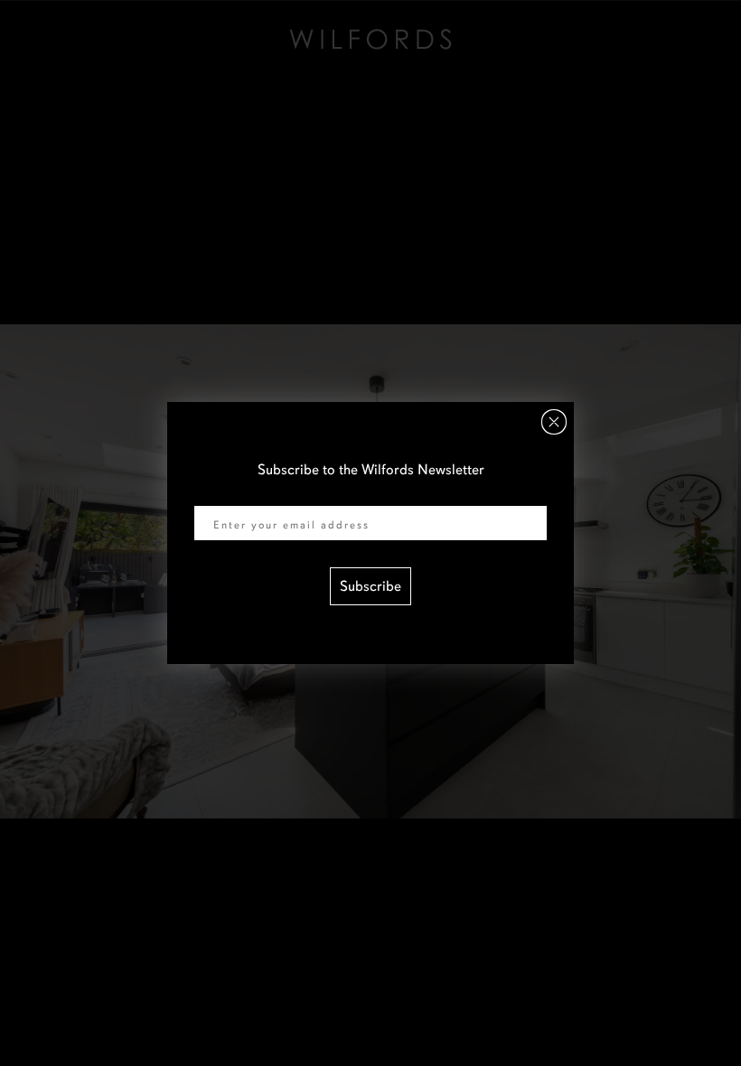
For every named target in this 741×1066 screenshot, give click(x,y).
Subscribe (370, 586)
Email (211, 494)
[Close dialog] (554, 422)
